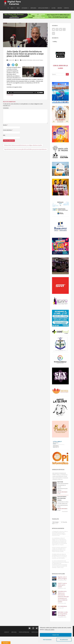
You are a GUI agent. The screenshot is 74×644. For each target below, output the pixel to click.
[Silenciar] (38, 92)
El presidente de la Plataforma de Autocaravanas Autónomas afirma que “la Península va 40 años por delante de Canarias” (63, 596)
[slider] (41, 92)
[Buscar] (67, 74)
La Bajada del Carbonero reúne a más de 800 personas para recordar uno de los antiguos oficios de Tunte (60, 533)
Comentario (6, 108)
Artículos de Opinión (43, 8)
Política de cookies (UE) (37, 632)
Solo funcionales (47, 639)
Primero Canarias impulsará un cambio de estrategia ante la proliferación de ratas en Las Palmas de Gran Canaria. (59, 549)
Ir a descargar (10, 95)
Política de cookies (49, 629)
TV (8, 8)
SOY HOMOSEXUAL (62, 606)
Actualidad (24, 8)
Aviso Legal (14, 632)
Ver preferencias (64, 639)
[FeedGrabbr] (60, 511)
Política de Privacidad (24, 632)
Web (4, 135)
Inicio (18, 8)
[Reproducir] (8, 92)
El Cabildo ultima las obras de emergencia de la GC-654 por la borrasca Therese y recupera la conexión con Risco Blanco (59, 556)
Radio (12, 8)
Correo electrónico (8, 130)
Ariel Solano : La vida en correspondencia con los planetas (62, 613)
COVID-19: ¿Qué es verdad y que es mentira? (62, 585)
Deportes (60, 8)
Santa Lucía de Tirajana (38, 60)
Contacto (66, 8)
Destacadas (33, 8)
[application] (25, 92)
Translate (56, 523)
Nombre (5, 125)
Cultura (53, 8)
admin (17, 60)
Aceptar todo (55, 634)
